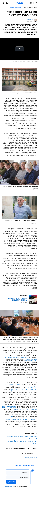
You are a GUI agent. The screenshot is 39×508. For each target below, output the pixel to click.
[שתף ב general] (3, 3)
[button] (30, 3)
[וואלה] (19, 3)
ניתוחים (27, 458)
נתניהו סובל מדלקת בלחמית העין (24, 390)
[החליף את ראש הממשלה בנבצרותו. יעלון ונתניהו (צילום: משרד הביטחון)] (19, 175)
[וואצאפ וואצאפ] (7, 3)
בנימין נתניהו (33, 458)
